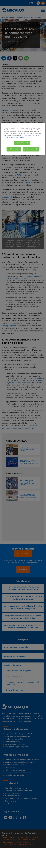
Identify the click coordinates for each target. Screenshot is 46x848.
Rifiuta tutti (14, 149)
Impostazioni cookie (22, 142)
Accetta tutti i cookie (31, 149)
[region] (23, 139)
